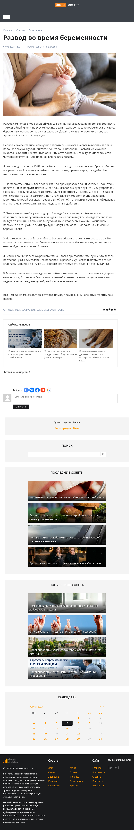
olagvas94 (51, 46)
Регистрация (63, 428)
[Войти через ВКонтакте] (31, 390)
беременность (54, 309)
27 (56, 738)
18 (34, 733)
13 (56, 728)
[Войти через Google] (48, 390)
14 (67, 728)
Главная (96, 767)
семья (40, 309)
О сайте (96, 776)
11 (34, 728)
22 (78, 733)
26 (45, 738)
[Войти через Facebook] (37, 390)
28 (67, 738)
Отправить (21, 407)
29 (78, 738)
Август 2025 (36, 706)
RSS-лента (98, 785)
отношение (10, 309)
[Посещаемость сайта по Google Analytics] (10, 762)
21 (67, 733)
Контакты (97, 781)
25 (34, 738)
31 (100, 738)
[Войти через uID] (26, 390)
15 (78, 728)
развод (30, 309)
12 (45, 728)
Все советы (98, 772)
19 (45, 733)
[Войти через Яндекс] (43, 390)
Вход (76, 428)
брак (22, 309)
